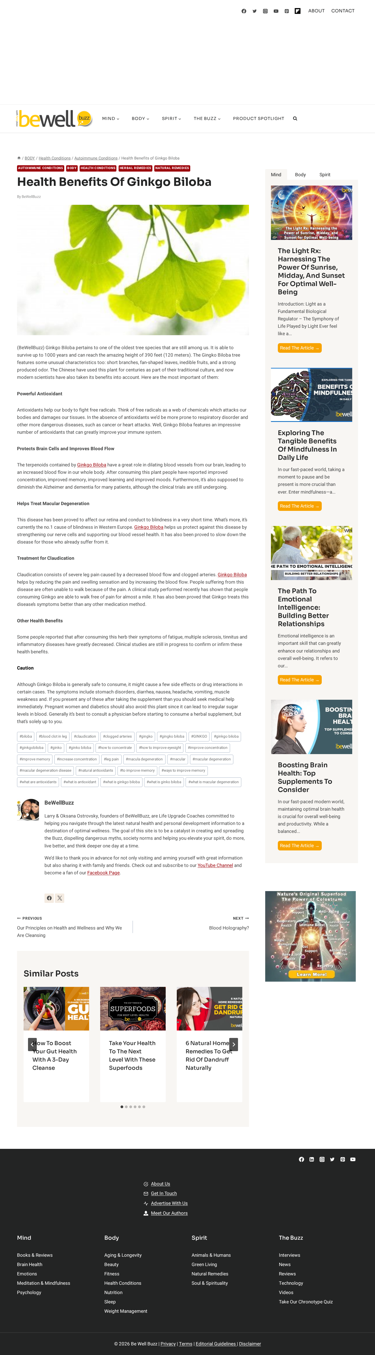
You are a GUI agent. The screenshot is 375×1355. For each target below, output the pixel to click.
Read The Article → (301, 348)
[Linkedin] (312, 1159)
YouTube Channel (215, 865)
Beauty (111, 1264)
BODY (71, 168)
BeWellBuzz (31, 197)
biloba (25, 736)
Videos (286, 1292)
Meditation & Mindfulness (43, 1283)
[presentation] (56, 1009)
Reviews (287, 1273)
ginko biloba (80, 748)
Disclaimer (250, 1343)
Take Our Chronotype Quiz (306, 1301)
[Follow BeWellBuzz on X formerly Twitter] (59, 898)
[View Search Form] (295, 118)
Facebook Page (103, 872)
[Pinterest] (287, 11)
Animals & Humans (211, 1255)
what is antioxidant (79, 782)
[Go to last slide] (32, 1044)
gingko (146, 736)
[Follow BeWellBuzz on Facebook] (49, 898)
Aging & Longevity (123, 1255)
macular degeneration (211, 759)
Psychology (29, 1292)
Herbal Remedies (135, 168)
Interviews (289, 1255)
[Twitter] (254, 11)
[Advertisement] (187, 63)
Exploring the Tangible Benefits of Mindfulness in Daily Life (307, 445)
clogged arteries (117, 736)
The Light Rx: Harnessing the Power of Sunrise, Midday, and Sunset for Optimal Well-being (311, 271)
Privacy (168, 1343)
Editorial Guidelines (216, 1343)
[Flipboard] (297, 11)
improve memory (34, 759)
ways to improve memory (183, 770)
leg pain (111, 759)
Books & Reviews (35, 1255)
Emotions (27, 1273)
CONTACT (343, 11)
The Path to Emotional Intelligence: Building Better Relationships (303, 607)
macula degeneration (144, 759)
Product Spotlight (258, 118)
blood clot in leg (53, 736)
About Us (160, 1183)
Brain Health (29, 1264)
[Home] (19, 158)
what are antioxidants (38, 782)
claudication (85, 736)
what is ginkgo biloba (121, 782)
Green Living (204, 1264)
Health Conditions (98, 168)
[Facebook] (244, 11)
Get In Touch (164, 1193)
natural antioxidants (95, 770)
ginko (56, 748)
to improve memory (137, 770)
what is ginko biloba (164, 782)
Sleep (110, 1301)
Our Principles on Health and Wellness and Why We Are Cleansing (69, 927)
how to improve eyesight (160, 748)
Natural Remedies (172, 168)
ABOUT (316, 11)
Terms (185, 1343)
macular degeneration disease (45, 770)
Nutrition (113, 1292)
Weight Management (125, 1311)
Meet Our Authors (169, 1213)
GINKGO (199, 736)
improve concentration (208, 748)
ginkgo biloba (226, 736)
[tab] (122, 1106)
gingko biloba (171, 736)
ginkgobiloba (31, 748)
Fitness (111, 1273)
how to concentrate (115, 748)
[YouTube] (276, 11)
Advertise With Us (169, 1203)
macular (178, 759)
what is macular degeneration (213, 782)
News (285, 1264)
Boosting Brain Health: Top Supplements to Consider (305, 777)
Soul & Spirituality (210, 1283)
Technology (291, 1283)
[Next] (233, 1044)
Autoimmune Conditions (40, 168)
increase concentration (77, 759)
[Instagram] (265, 11)
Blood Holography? (229, 923)
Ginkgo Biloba (91, 464)
